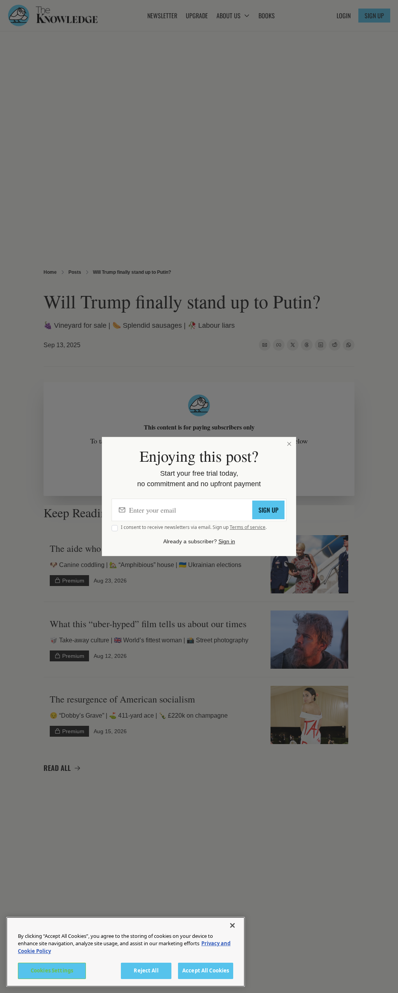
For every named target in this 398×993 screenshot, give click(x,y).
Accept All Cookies (205, 970)
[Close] (289, 444)
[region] (125, 952)
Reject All (146, 970)
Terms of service (247, 527)
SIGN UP (268, 510)
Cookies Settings (52, 970)
